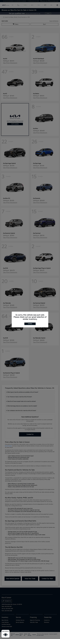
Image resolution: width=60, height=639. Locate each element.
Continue (30, 323)
